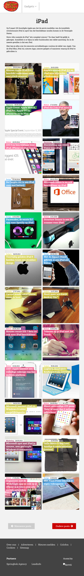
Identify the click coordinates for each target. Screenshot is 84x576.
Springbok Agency (17, 563)
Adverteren (27, 544)
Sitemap (24, 547)
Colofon (64, 544)
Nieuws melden (46, 544)
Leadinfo (36, 563)
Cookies (11, 547)
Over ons (11, 544)
